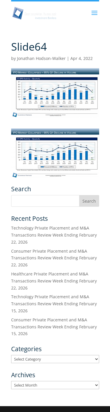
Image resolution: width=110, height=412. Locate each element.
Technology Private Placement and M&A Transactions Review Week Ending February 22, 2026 (54, 235)
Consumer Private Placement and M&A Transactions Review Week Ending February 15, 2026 (54, 327)
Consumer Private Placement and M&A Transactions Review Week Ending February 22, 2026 (54, 258)
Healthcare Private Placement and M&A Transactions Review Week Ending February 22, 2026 (54, 281)
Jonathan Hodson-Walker (41, 58)
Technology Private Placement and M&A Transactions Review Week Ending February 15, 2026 (54, 303)
